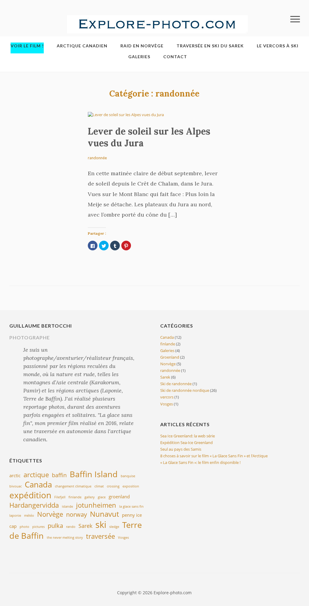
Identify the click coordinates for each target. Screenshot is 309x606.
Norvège (50, 514)
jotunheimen (96, 504)
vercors (167, 397)
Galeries (139, 56)
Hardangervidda (34, 504)
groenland (119, 496)
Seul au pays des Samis (180, 449)
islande (67, 506)
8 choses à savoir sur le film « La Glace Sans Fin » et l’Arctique (214, 455)
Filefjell (59, 497)
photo (24, 527)
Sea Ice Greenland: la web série (187, 436)
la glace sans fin (131, 506)
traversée (100, 536)
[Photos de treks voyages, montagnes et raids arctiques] (157, 24)
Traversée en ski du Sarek (210, 45)
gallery (89, 497)
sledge (114, 527)
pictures (38, 527)
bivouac (15, 486)
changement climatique (73, 486)
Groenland (169, 357)
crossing (113, 486)
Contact (175, 56)
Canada (38, 484)
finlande (74, 497)
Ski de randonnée (176, 383)
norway (76, 514)
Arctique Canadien (82, 45)
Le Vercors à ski (277, 45)
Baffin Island (94, 474)
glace (102, 497)
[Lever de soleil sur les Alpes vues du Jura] (126, 114)
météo (29, 515)
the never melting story (65, 537)
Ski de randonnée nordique (184, 390)
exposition (131, 486)
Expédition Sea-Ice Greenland (186, 442)
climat (99, 486)
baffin (59, 475)
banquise (128, 476)
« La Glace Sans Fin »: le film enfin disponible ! (200, 462)
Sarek (85, 525)
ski (100, 525)
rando (70, 527)
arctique (36, 474)
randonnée (97, 157)
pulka (55, 525)
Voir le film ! (27, 45)
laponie (15, 515)
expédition (30, 495)
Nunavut (104, 514)
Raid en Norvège (142, 45)
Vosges (123, 537)
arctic (15, 475)
